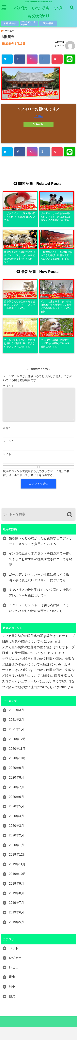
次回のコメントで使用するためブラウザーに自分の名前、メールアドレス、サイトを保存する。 (36, 473)
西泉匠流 (60, 675)
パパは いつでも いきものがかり (38, 12)
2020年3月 (16, 825)
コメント (8, 386)
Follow (38, 116)
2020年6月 (16, 797)
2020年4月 (16, 816)
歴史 (12, 986)
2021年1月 (16, 729)
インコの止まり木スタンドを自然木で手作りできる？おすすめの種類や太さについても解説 (40, 559)
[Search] (69, 514)
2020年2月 (16, 835)
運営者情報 (48, 23)
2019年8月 (16, 893)
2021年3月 (16, 710)
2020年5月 (16, 806)
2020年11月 (17, 748)
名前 (6, 428)
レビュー (15, 967)
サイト (7, 454)
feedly (40, 124)
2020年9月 (16, 767)
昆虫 (12, 977)
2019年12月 (17, 854)
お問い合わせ (10, 23)
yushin (59, 45)
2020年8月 (16, 777)
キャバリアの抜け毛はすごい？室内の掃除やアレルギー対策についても (40, 592)
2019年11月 (17, 864)
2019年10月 (17, 874)
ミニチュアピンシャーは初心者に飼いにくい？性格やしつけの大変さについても (39, 608)
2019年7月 (16, 902)
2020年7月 (16, 787)
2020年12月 (17, 739)
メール (8, 441)
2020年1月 (16, 845)
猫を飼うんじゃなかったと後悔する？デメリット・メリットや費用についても (40, 541)
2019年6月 (16, 912)
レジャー (15, 957)
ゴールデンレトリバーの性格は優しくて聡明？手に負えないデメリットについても (39, 577)
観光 (12, 996)
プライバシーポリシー (28, 23)
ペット (13, 948)
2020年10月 (17, 758)
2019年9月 (16, 883)
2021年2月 (16, 719)
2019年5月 (16, 922)
